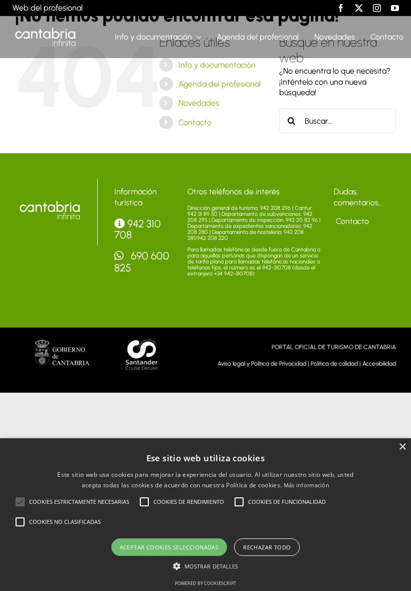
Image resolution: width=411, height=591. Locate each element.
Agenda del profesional (219, 84)
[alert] (205, 514)
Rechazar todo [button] (267, 547)
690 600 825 (142, 261)
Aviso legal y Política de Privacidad (262, 363)
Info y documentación (217, 65)
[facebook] (341, 8)
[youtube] (395, 8)
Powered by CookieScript (205, 583)
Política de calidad (334, 363)
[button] (20, 502)
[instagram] (377, 8)
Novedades (198, 103)
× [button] (402, 447)
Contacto (195, 122)
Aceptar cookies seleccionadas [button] (169, 547)
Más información (307, 485)
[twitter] (359, 8)
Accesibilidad (379, 363)
